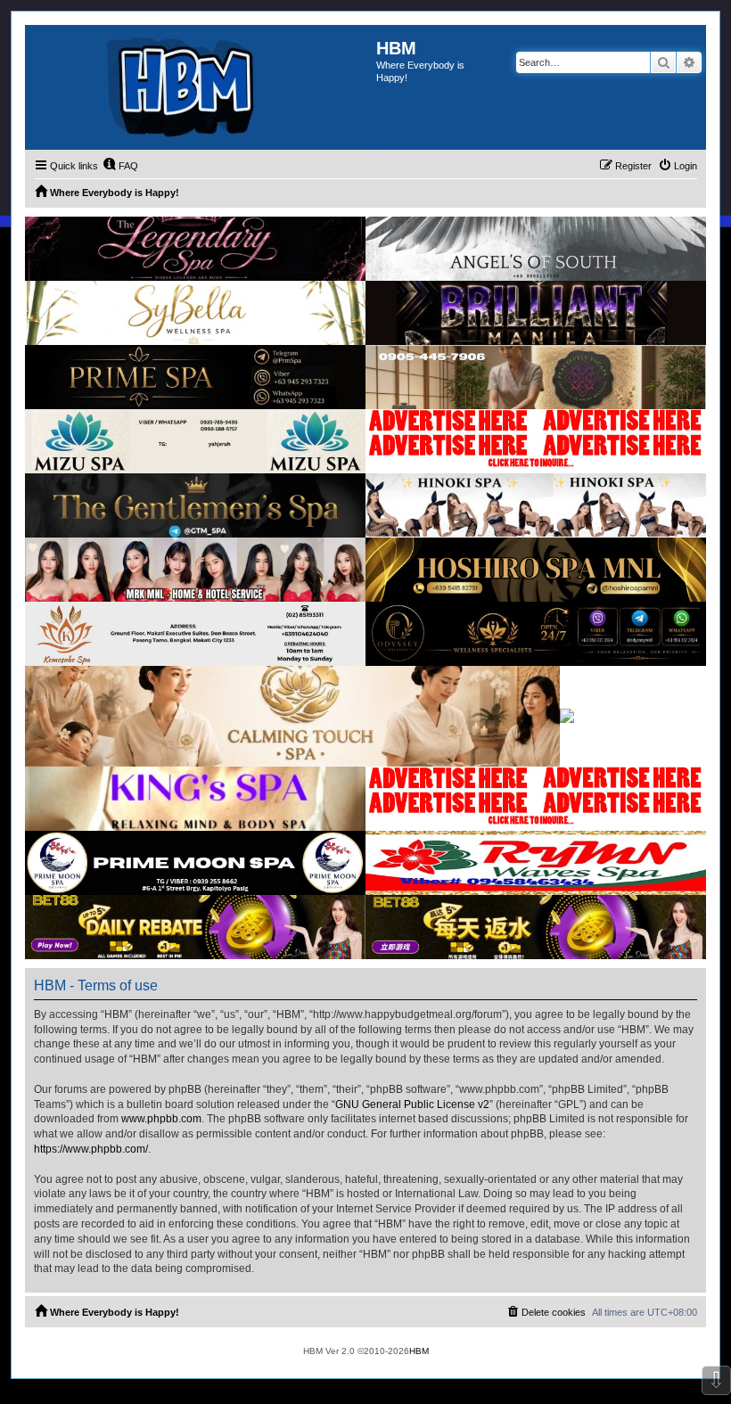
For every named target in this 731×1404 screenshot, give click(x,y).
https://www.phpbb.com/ (91, 1149)
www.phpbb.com (161, 1119)
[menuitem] (120, 166)
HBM (419, 1351)
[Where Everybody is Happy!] (200, 87)
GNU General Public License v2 (412, 1104)
